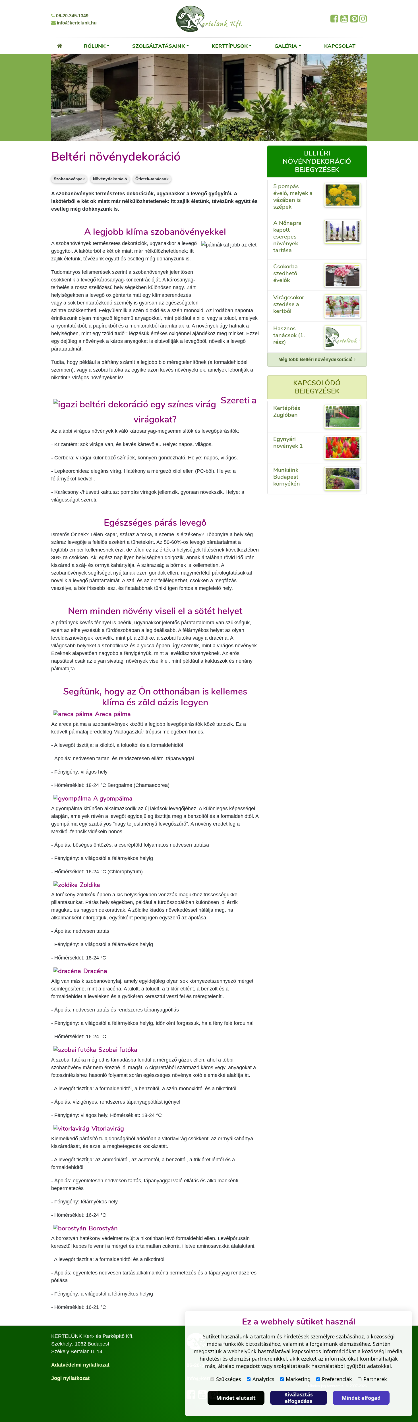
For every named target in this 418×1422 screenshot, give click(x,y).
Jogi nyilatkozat (70, 1378)
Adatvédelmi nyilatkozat (80, 1365)
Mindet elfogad (361, 1397)
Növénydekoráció (110, 179)
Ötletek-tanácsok (152, 179)
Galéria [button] (285, 46)
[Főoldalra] (59, 45)
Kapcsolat (339, 46)
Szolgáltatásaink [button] (158, 46)
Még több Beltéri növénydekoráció (316, 359)
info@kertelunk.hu (76, 22)
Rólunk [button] (94, 46)
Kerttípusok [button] (230, 46)
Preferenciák (337, 1379)
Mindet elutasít (236, 1397)
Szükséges (228, 1379)
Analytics (263, 1379)
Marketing (298, 1379)
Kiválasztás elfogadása (298, 1397)
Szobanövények (69, 179)
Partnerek (375, 1379)
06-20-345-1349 (71, 15)
